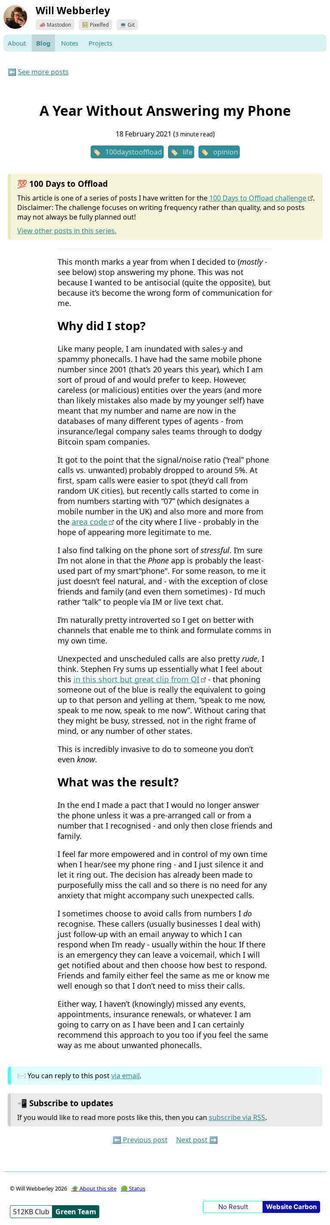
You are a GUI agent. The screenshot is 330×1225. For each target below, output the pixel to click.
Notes (69, 43)
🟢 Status (133, 1188)
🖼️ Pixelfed (95, 24)
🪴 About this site (93, 1188)
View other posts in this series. (66, 230)
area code (89, 522)
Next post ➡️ (197, 1140)
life (187, 152)
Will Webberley (73, 10)
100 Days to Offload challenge (257, 198)
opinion (225, 152)
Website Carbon (291, 1207)
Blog (43, 43)
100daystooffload (133, 152)
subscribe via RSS (237, 1117)
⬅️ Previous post (140, 1140)
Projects (100, 43)
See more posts (43, 72)
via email (125, 1075)
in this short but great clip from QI (136, 679)
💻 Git (127, 24)
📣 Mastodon (55, 24)
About (17, 43)
